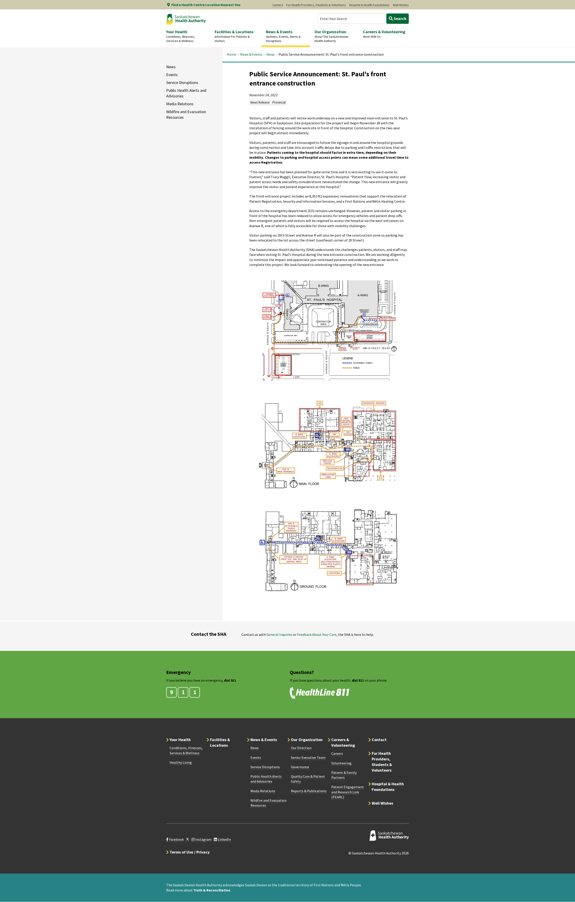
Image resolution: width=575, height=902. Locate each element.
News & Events (251, 54)
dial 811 (358, 680)
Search (399, 18)
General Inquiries (279, 634)
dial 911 (230, 680)
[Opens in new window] (187, 839)
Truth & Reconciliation (211, 890)
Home (231, 54)
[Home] (186, 19)
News (270, 54)
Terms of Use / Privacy (190, 852)
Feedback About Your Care (316, 634)
